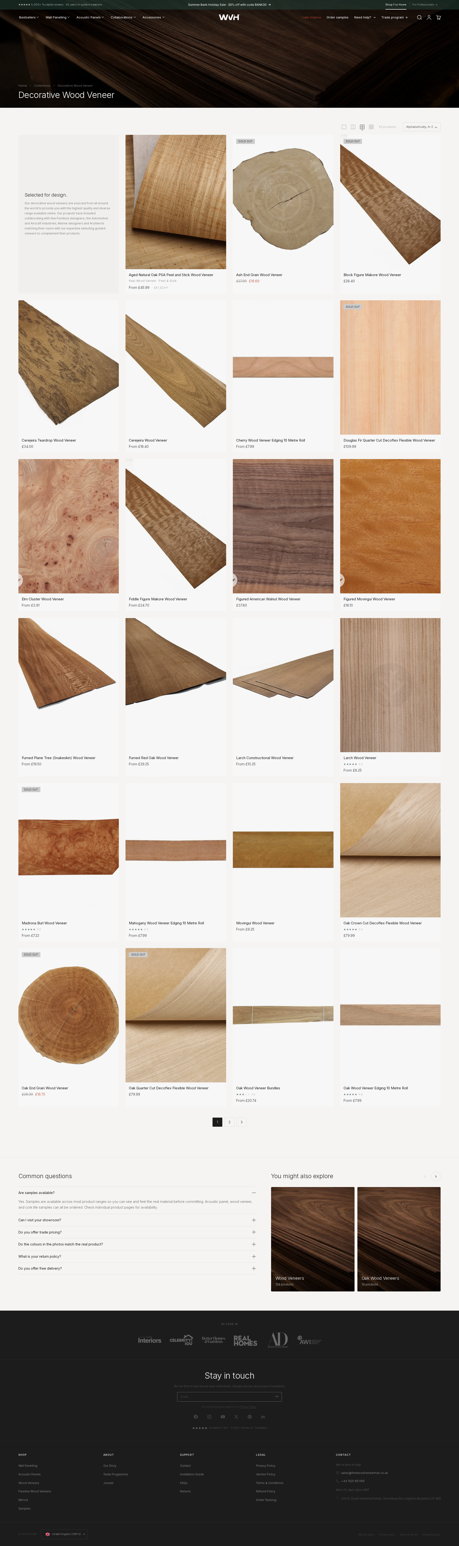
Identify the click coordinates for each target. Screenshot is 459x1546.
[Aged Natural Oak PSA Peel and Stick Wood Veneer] (176, 202)
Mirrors (23, 1500)
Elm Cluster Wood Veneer (43, 599)
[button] (419, 17)
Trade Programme (115, 1474)
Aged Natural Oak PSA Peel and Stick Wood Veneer (171, 275)
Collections (42, 85)
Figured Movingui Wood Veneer (369, 599)
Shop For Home (395, 4)
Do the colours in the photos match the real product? (60, 1244)
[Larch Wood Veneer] (390, 685)
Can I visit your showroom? (39, 1220)
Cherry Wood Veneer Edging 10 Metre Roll (270, 440)
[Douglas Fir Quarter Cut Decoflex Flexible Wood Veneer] (390, 367)
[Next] (436, 1176)
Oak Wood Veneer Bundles (258, 1088)
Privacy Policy (248, 1406)
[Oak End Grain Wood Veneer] (68, 1015)
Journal (108, 1483)
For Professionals (424, 5)
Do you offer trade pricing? (40, 1232)
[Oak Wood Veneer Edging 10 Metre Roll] (390, 1015)
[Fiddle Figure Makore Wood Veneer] (176, 526)
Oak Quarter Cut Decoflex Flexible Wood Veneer (168, 1088)
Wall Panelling (27, 1465)
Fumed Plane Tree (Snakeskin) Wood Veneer (58, 758)
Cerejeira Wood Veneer (148, 440)
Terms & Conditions (270, 1483)
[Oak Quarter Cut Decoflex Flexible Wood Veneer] (176, 1015)
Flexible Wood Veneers (34, 1491)
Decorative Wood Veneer (75, 85)
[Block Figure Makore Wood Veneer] (390, 202)
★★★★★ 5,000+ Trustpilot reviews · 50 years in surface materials (60, 4)
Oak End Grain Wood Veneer (45, 1088)
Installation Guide (192, 1474)
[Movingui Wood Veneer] (283, 850)
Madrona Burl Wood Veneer (44, 923)
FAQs (183, 1483)
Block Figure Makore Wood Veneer (372, 275)
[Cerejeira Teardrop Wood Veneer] (68, 367)
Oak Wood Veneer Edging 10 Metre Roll (376, 1088)
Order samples (338, 17)
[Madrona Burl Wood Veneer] (68, 850)
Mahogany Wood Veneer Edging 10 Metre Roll (166, 923)
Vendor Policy (265, 1474)
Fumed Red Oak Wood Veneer (154, 758)
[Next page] (241, 1122)
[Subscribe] (276, 1396)
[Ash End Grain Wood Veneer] (283, 202)
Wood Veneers (28, 1483)
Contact (185, 1465)
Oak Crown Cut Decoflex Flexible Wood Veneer (383, 923)
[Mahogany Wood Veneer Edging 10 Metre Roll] (176, 850)
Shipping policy (431, 1534)
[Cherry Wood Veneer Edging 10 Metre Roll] (283, 367)
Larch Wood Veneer (360, 758)
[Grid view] (344, 127)
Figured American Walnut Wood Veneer (268, 599)
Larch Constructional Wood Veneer (265, 758)
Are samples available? (36, 1193)
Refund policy (366, 1534)
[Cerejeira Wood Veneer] (176, 367)
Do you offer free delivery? (40, 1268)
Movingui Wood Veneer (255, 923)
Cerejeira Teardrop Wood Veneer (49, 440)
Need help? (362, 17)
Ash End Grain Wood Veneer (259, 275)
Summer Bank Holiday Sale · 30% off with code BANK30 (227, 4)
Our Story (109, 1465)
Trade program (392, 17)
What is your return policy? (39, 1256)
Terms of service (408, 1534)
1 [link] (217, 1122)
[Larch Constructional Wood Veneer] (283, 685)
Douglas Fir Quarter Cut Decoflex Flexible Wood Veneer (389, 440)
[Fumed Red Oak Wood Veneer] (176, 685)
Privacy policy (387, 1534)
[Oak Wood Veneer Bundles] (283, 1015)
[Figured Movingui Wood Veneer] (390, 526)
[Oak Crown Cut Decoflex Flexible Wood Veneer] (390, 850)
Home (22, 85)
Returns (185, 1491)
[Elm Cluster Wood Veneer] (68, 526)
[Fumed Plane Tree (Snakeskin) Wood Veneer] (68, 685)
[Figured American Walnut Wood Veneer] (283, 526)
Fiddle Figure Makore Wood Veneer (158, 599)
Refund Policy (265, 1491)
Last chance (311, 17)
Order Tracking (266, 1500)
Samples (24, 1508)
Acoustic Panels (29, 1474)
